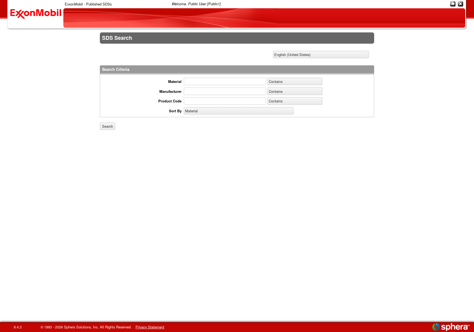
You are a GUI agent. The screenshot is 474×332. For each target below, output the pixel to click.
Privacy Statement (150, 327)
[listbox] (321, 54)
